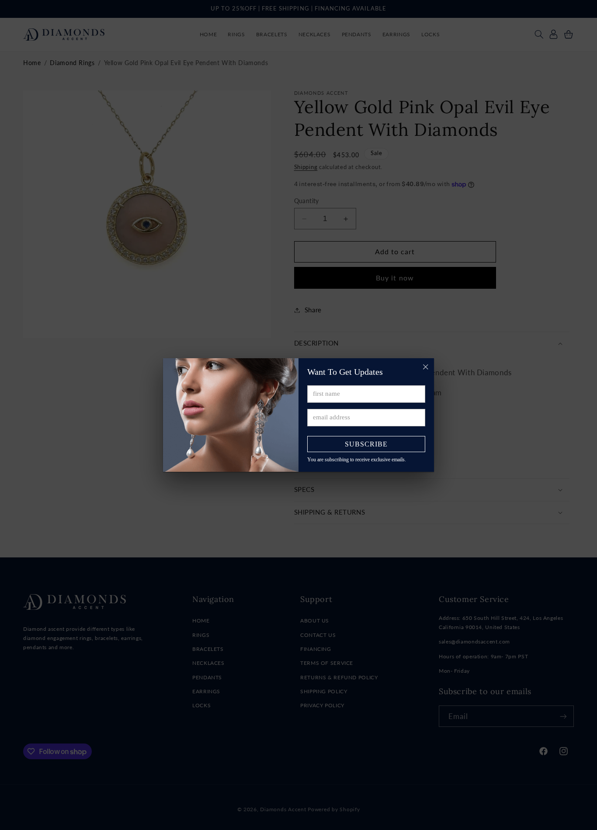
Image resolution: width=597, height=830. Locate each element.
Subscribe (366, 444)
